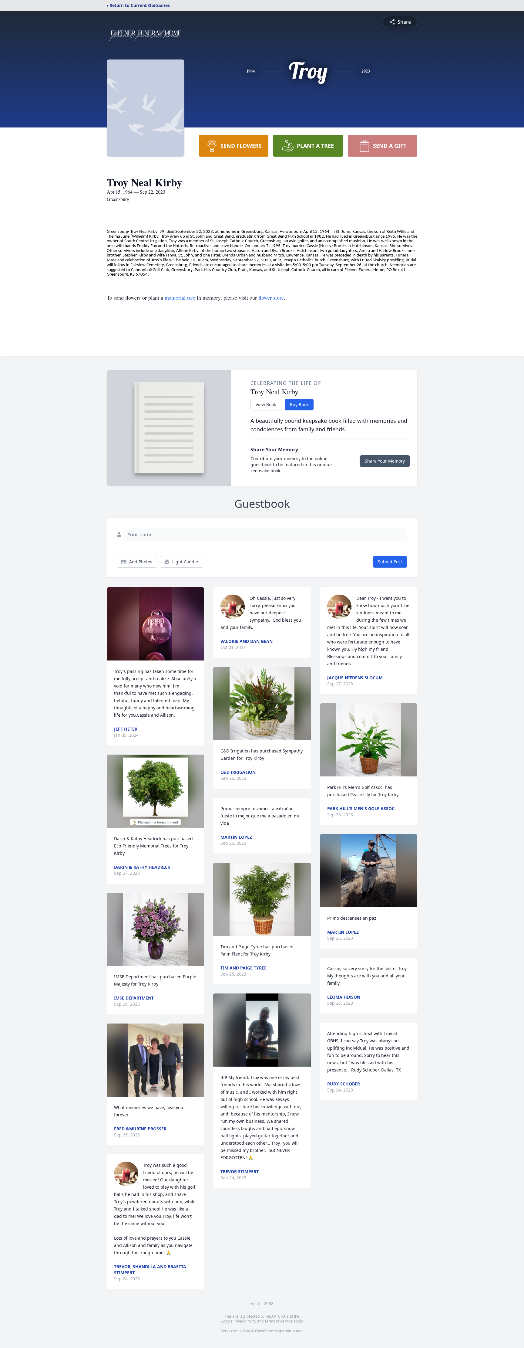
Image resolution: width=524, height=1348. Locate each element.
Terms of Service (278, 1321)
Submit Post (390, 562)
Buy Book (299, 404)
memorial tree (180, 297)
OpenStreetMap (268, 1330)
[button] (155, 623)
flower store (271, 297)
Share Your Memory (385, 461)
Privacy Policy (244, 1321)
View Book (266, 404)
